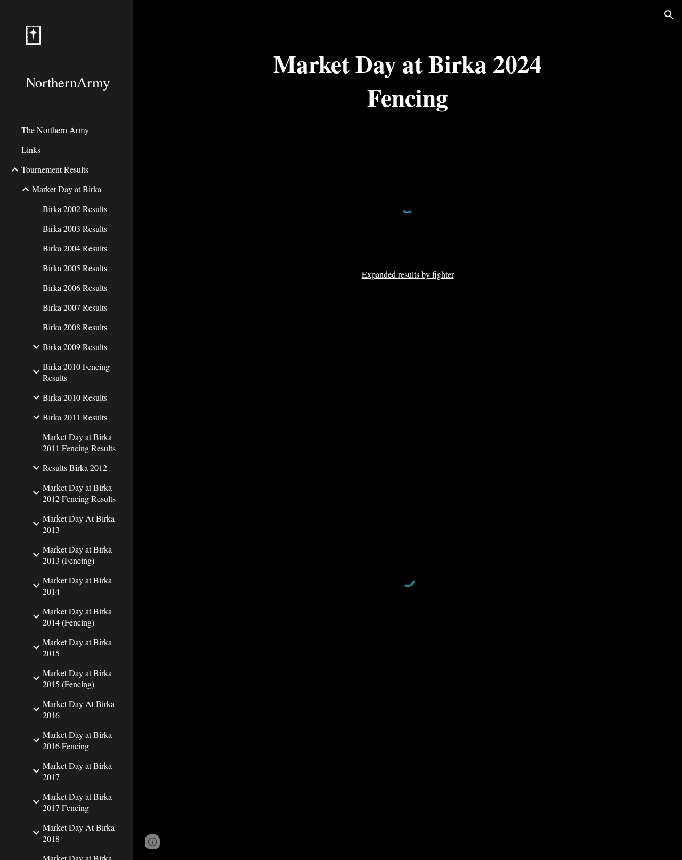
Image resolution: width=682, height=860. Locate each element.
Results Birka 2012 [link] (75, 467)
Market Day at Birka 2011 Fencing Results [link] (79, 442)
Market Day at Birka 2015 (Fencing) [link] (77, 678)
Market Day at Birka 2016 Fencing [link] (77, 740)
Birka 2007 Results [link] (75, 307)
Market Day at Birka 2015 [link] (77, 647)
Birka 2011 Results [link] (75, 417)
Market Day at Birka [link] (66, 188)
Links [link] (30, 149)
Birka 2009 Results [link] (75, 346)
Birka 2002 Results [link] (75, 208)
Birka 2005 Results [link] (75, 267)
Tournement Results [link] (54, 169)
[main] (407, 80)
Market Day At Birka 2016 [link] (79, 709)
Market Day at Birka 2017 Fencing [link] (77, 802)
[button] (669, 15)
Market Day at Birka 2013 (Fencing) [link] (77, 554)
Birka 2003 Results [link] (75, 228)
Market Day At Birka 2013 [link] (79, 524)
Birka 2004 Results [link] (75, 248)
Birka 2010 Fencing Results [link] (76, 372)
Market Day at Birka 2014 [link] (77, 585)
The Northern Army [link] (55, 129)
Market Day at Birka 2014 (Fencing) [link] (77, 616)
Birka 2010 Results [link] (75, 397)
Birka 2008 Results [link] (75, 326)
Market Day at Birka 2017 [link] (77, 771)
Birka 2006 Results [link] (75, 287)
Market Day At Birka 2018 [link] (79, 833)
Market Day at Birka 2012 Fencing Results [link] (79, 493)
